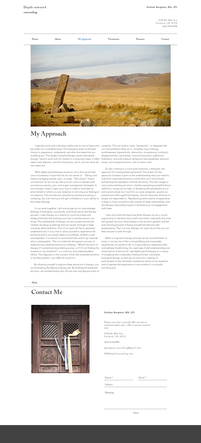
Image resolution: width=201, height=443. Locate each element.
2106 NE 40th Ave (167, 20)
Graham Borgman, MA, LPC (162, 7)
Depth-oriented (35, 7)
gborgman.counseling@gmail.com (122, 347)
